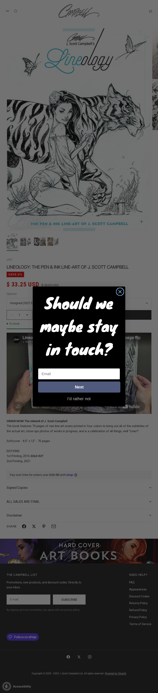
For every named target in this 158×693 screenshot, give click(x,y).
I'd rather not (79, 398)
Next (79, 387)
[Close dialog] (120, 291)
